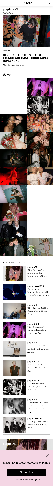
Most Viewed (16, 262)
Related (6, 262)
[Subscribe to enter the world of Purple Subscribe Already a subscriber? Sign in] (26, 31)
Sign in (36, 479)
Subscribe (26, 472)
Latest (26, 262)
